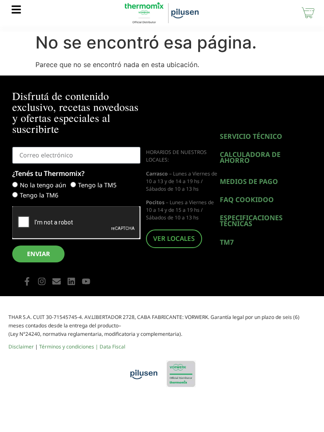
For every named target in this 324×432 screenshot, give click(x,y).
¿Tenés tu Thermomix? (48, 174)
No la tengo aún (43, 185)
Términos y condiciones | (69, 346)
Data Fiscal (112, 346)
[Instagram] (41, 281)
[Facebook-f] (27, 281)
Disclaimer (21, 346)
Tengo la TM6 (39, 195)
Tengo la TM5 (97, 185)
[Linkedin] (71, 281)
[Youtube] (86, 281)
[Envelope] (56, 281)
